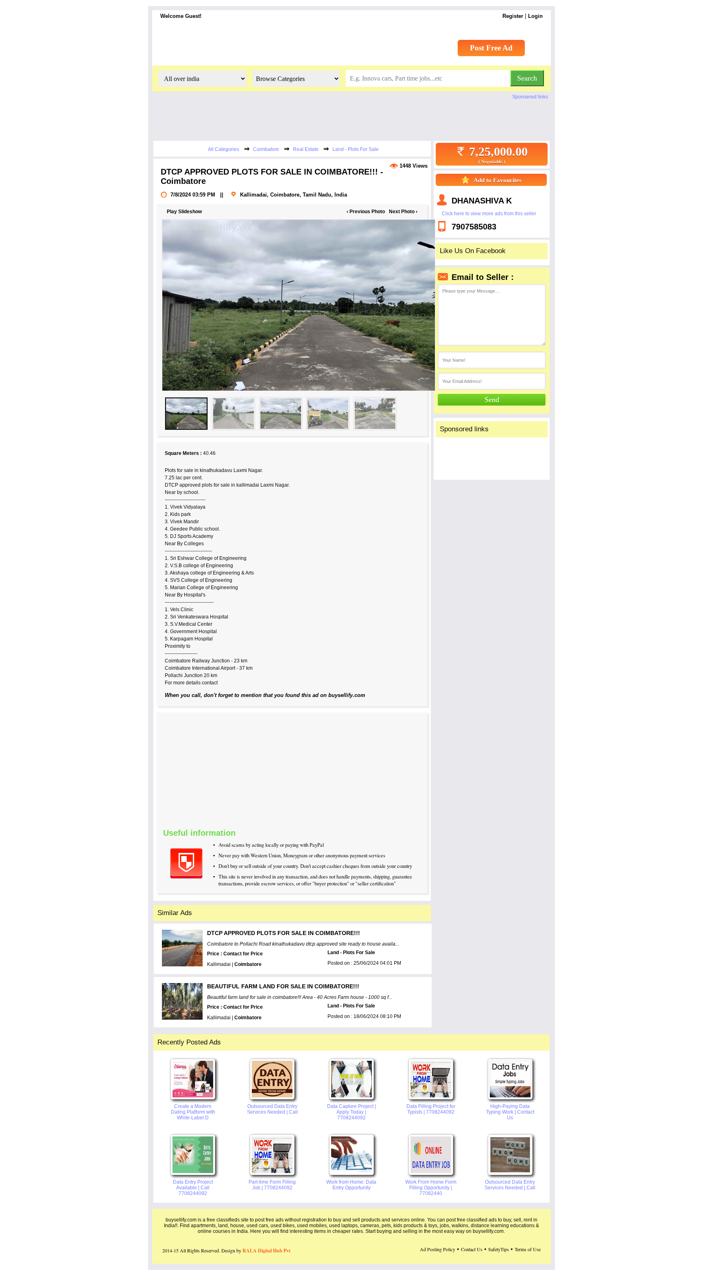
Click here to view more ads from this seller (489, 213)
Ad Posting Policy (437, 1249)
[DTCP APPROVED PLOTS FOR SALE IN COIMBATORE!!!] (291, 305)
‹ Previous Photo (366, 211)
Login (535, 16)
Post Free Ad (491, 48)
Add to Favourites (498, 180)
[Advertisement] (346, 769)
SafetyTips (498, 1249)
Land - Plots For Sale (355, 149)
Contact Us (471, 1249)
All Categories (223, 149)
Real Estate (306, 149)
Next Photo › (403, 211)
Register (512, 16)
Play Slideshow (184, 211)
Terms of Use (528, 1249)
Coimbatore (266, 149)
